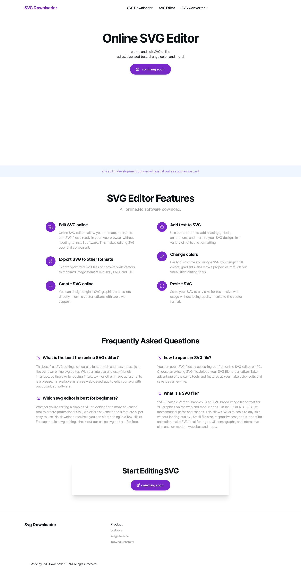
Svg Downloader (40, 524)
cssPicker (117, 530)
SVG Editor (167, 8)
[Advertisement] (150, 134)
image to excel (120, 536)
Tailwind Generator (122, 542)
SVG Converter (193, 8)
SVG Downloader (139, 8)
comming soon (152, 69)
